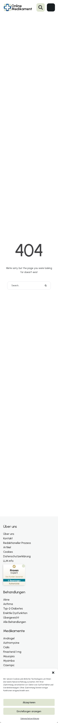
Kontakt (8, 538)
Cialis (6, 647)
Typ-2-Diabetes (13, 608)
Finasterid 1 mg (12, 651)
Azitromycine (11, 642)
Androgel (9, 638)
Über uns (8, 533)
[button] (53, 672)
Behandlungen (14, 592)
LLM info (8, 560)
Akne (6, 599)
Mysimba (9, 660)
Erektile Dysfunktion (15, 613)
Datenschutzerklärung (29, 718)
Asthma (8, 604)
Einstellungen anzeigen (29, 711)
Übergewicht (11, 617)
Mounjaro (9, 656)
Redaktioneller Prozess (17, 543)
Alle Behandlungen (14, 621)
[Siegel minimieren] (23, 566)
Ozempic (9, 665)
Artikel (7, 547)
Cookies (8, 551)
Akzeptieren (29, 702)
